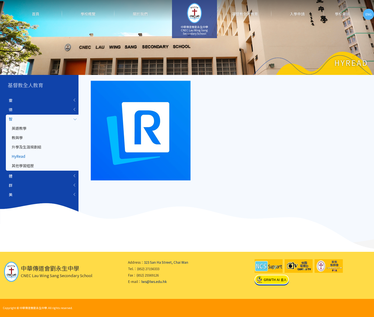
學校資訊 (342, 13)
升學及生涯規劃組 (26, 146)
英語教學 (19, 128)
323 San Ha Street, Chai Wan (166, 262)
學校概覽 (88, 13)
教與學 (17, 137)
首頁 (35, 13)
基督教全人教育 (245, 13)
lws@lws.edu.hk (154, 281)
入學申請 (297, 13)
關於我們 (140, 13)
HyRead (18, 156)
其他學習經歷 (23, 165)
